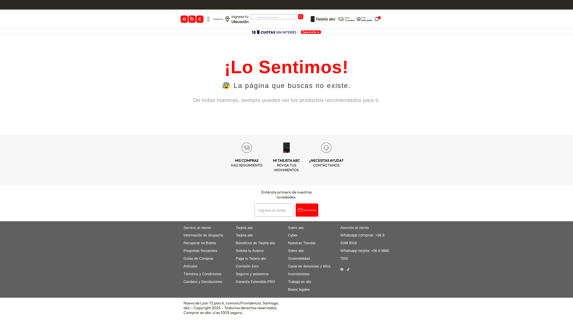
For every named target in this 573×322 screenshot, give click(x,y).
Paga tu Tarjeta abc (251, 258)
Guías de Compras (198, 258)
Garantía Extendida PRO (255, 282)
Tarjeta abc (244, 235)
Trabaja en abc (299, 282)
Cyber (292, 235)
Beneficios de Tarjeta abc (255, 243)
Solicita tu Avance (250, 251)
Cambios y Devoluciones (203, 282)
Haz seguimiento (246, 162)
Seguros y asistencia (252, 274)
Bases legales (299, 289)
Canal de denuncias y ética (309, 266)
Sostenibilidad (299, 258)
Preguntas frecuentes (200, 251)
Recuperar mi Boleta (200, 243)
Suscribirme (309, 210)
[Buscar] (300, 16)
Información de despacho (203, 235)
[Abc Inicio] (191, 19)
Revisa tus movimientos (286, 165)
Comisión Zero (247, 266)
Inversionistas (299, 274)
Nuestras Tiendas (302, 243)
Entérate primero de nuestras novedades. (286, 194)
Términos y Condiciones (202, 274)
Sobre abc (296, 251)
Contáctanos (326, 162)
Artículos (190, 266)
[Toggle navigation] (208, 19)
